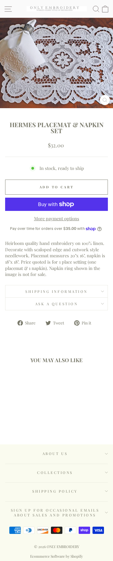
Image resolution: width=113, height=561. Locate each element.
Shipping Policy (55, 491)
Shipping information (56, 291)
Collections (55, 472)
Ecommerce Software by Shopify (56, 556)
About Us (54, 453)
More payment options (56, 218)
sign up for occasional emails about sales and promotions (55, 512)
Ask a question (56, 303)
